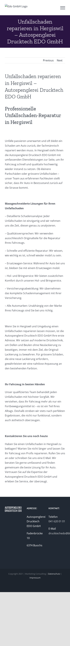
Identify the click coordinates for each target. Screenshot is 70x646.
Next (60, 60)
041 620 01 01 (57, 521)
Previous (48, 60)
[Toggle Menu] (63, 7)
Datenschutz (54, 573)
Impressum (35, 577)
